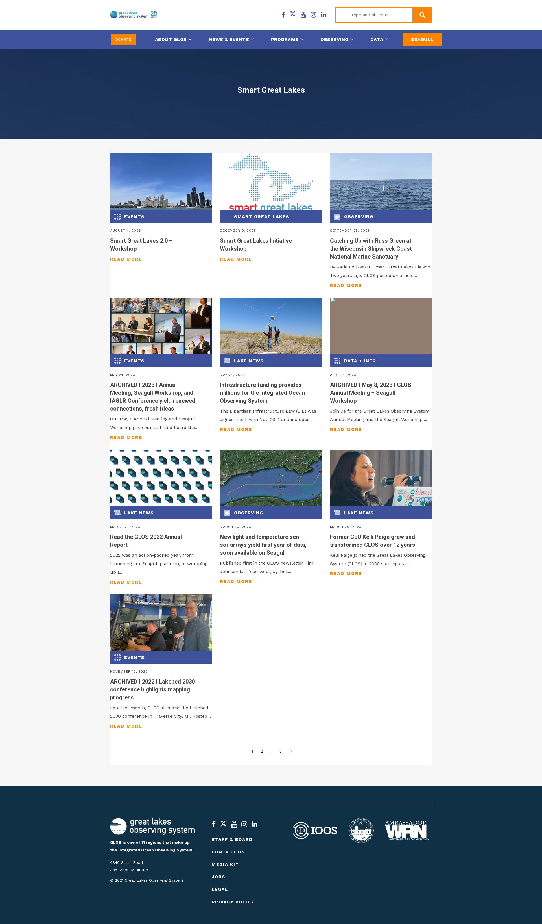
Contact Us (228, 851)
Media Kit (225, 864)
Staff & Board (232, 839)
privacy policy (233, 902)
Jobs (218, 876)
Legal (220, 889)
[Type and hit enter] (422, 15)
